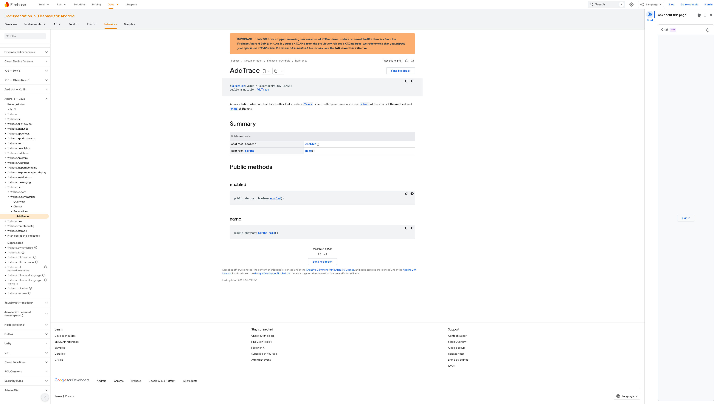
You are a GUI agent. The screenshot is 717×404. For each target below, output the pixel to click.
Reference (110, 24)
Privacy (69, 396)
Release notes (456, 353)
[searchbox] (25, 36)
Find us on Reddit (261, 341)
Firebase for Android (56, 16)
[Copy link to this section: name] (245, 219)
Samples (129, 24)
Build (41, 4)
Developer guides (65, 335)
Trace (308, 104)
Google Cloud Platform (162, 380)
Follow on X (258, 347)
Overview (10, 24)
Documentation (18, 16)
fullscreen (705, 15)
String (249, 150)
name (308, 150)
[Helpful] (406, 61)
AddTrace (263, 89)
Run (59, 4)
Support (132, 4)
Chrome (119, 380)
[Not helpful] (412, 61)
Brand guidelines (458, 359)
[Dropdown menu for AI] (60, 24)
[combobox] (606, 4)
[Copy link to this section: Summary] (259, 124)
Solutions (80, 4)
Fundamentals (32, 24)
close (711, 15)
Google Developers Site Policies (272, 273)
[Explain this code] (406, 81)
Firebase (235, 60)
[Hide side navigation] (45, 397)
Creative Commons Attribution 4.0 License (330, 269)
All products (190, 380)
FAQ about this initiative (351, 48)
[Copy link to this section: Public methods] (276, 167)
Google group (456, 347)
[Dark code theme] (412, 81)
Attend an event (261, 359)
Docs (111, 4)
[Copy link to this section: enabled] (250, 185)
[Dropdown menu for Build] (49, 4)
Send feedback (400, 70)
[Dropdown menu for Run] (65, 4)
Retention (238, 86)
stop (234, 109)
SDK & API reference (67, 341)
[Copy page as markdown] (276, 71)
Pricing (96, 4)
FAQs (451, 365)
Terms (58, 396)
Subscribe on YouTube (264, 353)
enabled (310, 144)
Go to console (689, 4)
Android (101, 380)
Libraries (60, 353)
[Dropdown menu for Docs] (118, 4)
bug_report (699, 15)
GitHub (59, 359)
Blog (671, 4)
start (365, 104)
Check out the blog (262, 335)
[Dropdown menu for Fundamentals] (45, 24)
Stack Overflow (457, 341)
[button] (22, 52)
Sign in (708, 4)
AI (55, 24)
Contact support (457, 335)
